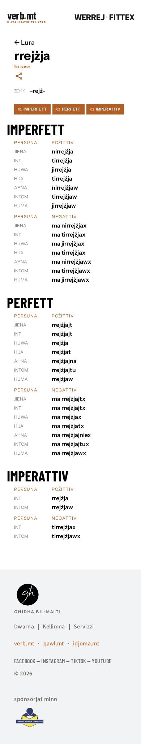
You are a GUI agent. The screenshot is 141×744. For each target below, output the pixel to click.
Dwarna (24, 627)
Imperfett (32, 109)
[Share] (19, 76)
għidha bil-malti (37, 611)
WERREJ (89, 17)
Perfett (68, 109)
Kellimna (54, 627)
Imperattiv (105, 109)
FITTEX (121, 17)
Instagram (53, 660)
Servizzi (84, 627)
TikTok (78, 660)
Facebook (24, 660)
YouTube (101, 660)
